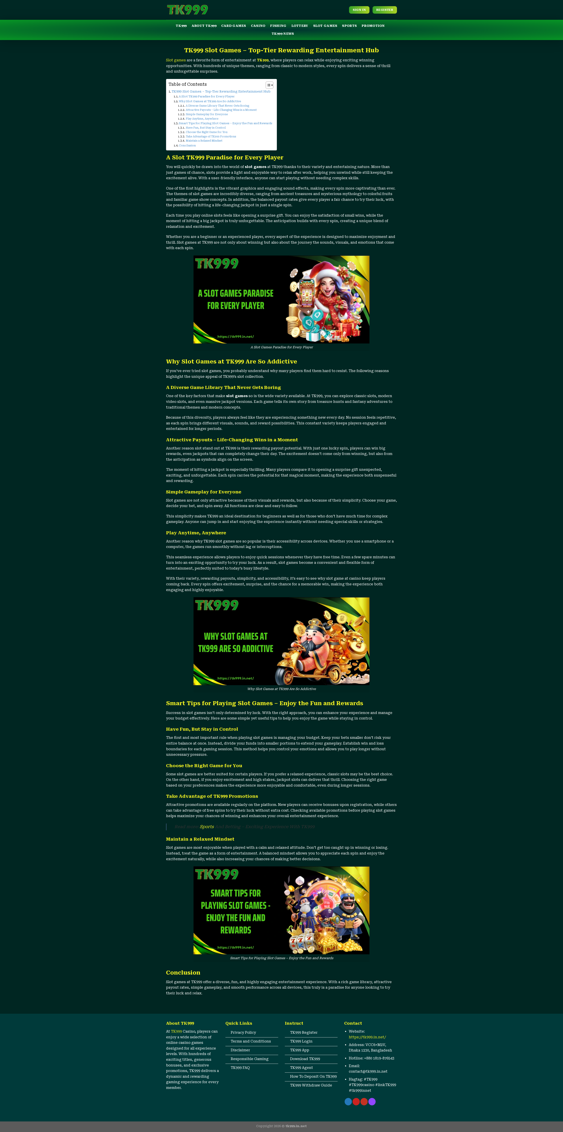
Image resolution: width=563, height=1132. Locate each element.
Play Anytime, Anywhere (202, 118)
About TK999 (204, 26)
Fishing (278, 26)
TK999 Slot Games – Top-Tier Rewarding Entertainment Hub (221, 91)
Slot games (176, 60)
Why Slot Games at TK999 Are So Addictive (210, 101)
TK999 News (283, 34)
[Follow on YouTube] (364, 1101)
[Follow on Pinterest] (356, 1101)
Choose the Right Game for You (206, 132)
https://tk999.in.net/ (367, 1037)
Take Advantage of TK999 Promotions (211, 136)
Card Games (233, 26)
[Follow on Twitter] (348, 1101)
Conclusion (187, 145)
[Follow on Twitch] (372, 1101)
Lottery (299, 26)
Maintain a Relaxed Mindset (204, 140)
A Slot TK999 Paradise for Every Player (207, 96)
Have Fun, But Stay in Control (205, 127)
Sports (349, 26)
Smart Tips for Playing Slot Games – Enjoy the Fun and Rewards (225, 123)
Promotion (373, 26)
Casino (258, 26)
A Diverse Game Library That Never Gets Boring (217, 105)
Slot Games (325, 26)
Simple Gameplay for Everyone (207, 114)
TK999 (181, 26)
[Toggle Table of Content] (267, 85)
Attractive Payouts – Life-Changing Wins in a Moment (221, 109)
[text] (251, 1023)
